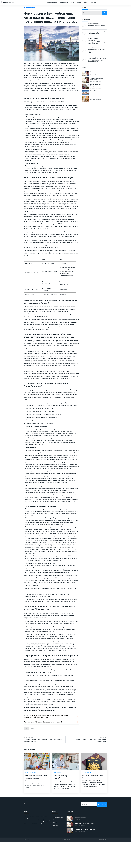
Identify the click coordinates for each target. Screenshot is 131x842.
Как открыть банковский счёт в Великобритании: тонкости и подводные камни (90, 739)
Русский (27, 839)
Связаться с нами (65, 839)
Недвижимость (64, 2)
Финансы (86, 2)
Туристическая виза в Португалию (96, 78)
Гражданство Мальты (96, 72)
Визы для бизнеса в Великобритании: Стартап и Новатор (63, 776)
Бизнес (79, 2)
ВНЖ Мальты (94, 90)
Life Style (93, 2)
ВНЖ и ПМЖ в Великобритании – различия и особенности (93, 776)
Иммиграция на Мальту (97, 97)
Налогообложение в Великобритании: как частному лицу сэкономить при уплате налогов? (43, 739)
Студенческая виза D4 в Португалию (97, 85)
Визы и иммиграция (52, 2)
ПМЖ (32, 728)
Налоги (72, 2)
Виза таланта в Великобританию (36, 775)
